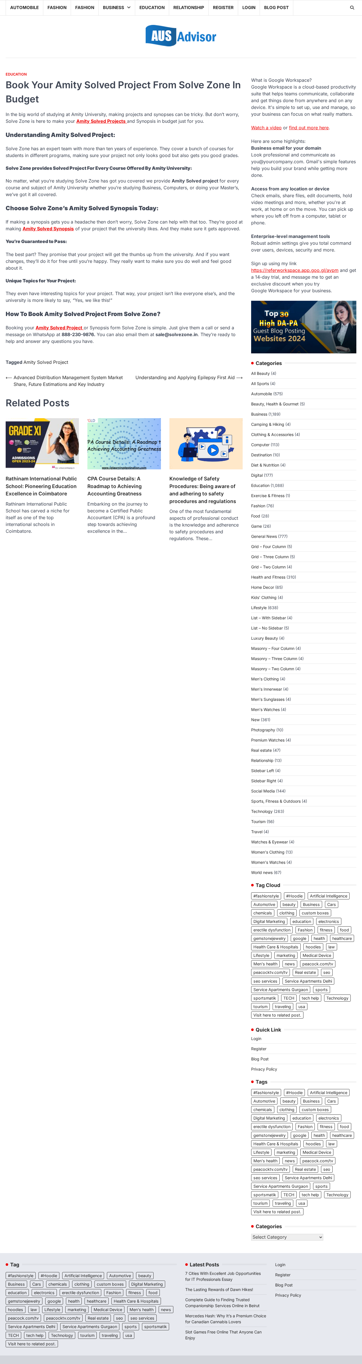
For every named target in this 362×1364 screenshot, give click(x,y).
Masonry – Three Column (274, 658)
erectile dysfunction (271, 929)
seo (326, 972)
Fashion (57, 7)
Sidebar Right (263, 780)
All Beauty (260, 373)
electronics (328, 921)
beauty (289, 904)
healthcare (342, 938)
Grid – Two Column (268, 566)
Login (248, 7)
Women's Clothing (268, 852)
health (319, 938)
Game (256, 526)
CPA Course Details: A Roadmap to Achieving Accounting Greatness (114, 486)
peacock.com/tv (317, 963)
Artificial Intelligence (328, 895)
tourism (260, 1006)
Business (113, 7)
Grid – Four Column (268, 546)
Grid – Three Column (270, 556)
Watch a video (266, 127)
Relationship (188, 7)
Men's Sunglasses (268, 699)
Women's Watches (268, 862)
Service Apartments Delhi (308, 981)
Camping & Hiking (267, 424)
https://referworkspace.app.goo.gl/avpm (295, 270)
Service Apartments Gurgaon (280, 989)
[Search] (352, 7)
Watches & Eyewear (269, 841)
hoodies (313, 946)
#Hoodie (294, 895)
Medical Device (317, 955)
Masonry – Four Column (272, 648)
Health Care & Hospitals (275, 946)
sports (321, 989)
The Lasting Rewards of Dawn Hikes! (219, 1289)
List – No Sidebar (267, 628)
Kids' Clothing (264, 597)
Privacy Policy (264, 1069)
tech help (310, 998)
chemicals (262, 912)
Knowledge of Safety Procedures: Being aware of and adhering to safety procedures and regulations (202, 490)
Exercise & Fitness (268, 495)
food (344, 929)
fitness (326, 929)
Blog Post (276, 7)
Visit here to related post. (277, 1015)
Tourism (258, 821)
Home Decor (262, 587)
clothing (286, 912)
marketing (286, 955)
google (299, 938)
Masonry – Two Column (272, 668)
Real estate (261, 750)
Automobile (24, 7)
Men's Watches (265, 709)
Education (152, 7)
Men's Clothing (265, 678)
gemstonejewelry (269, 938)
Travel (256, 831)
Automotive (264, 904)
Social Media (263, 791)
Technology (262, 811)
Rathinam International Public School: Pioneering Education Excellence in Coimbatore (41, 486)
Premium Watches (268, 740)
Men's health (265, 963)
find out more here (309, 127)
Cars (331, 904)
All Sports (260, 383)
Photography (263, 729)
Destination (261, 454)
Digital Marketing (269, 921)
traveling (283, 1006)
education (301, 921)
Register (223, 7)
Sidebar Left (262, 770)
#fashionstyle (266, 895)
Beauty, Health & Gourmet (275, 403)
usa (301, 1006)
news (290, 963)
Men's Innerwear (266, 689)
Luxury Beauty (264, 638)
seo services (265, 981)
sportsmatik (264, 998)
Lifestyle (259, 607)
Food (255, 516)
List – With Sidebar (268, 617)
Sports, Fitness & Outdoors (276, 801)
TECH (288, 998)
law (331, 946)
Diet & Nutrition (265, 465)
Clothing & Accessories (272, 434)
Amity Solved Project (45, 362)
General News (264, 536)
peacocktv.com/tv (270, 972)
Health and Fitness (268, 577)
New (255, 719)
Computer (260, 444)
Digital (257, 475)
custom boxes (315, 912)
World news (262, 872)
